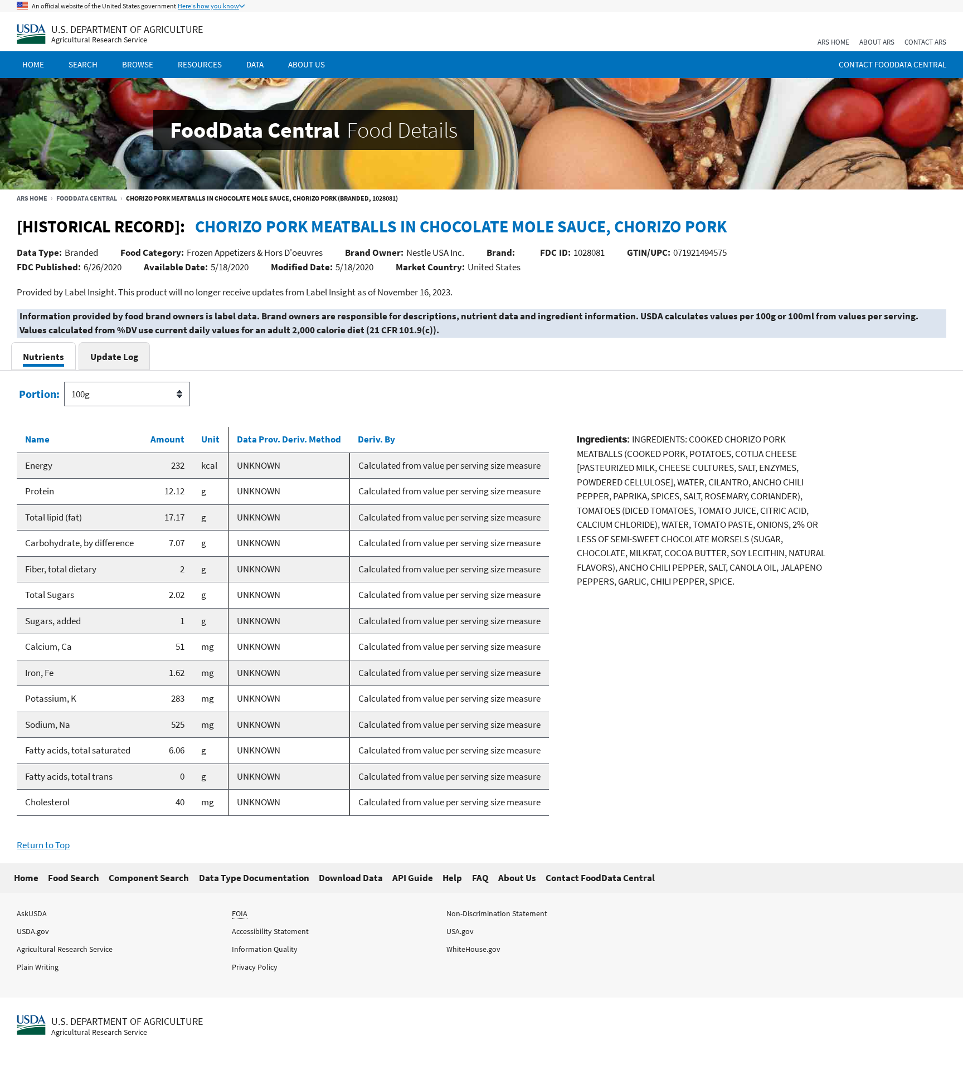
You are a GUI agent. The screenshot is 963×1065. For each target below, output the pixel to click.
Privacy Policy (255, 967)
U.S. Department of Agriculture (127, 29)
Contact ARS (925, 42)
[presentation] (43, 356)
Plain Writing (38, 967)
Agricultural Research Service (99, 40)
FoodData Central (86, 198)
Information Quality (265, 949)
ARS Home (833, 42)
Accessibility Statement (270, 931)
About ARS (876, 42)
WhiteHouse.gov (473, 949)
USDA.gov (33, 931)
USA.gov (460, 931)
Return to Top (43, 845)
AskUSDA (32, 913)
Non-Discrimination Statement (496, 913)
